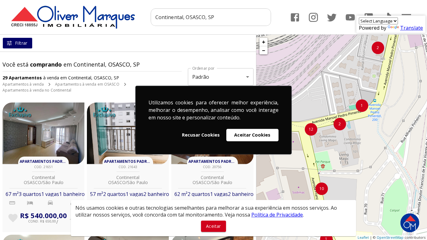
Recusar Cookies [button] (201, 135)
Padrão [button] (200, 76)
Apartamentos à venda (23, 84)
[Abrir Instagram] (313, 17)
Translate (411, 27)
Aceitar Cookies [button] (252, 135)
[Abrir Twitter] (331, 17)
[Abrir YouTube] (350, 17)
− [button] (263, 50)
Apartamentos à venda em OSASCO (87, 84)
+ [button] (263, 42)
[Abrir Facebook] (294, 17)
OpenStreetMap (390, 237)
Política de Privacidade (277, 214)
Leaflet (363, 237)
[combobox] (211, 17)
